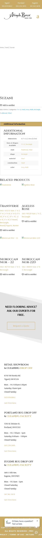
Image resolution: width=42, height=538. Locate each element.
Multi (31, 109)
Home (2, 47)
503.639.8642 (9, 397)
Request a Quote (21, 325)
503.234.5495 (9, 445)
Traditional (3, 113)
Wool (22, 158)
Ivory (27, 109)
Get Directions (10, 403)
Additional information (14, 124)
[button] (7, 105)
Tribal (9, 113)
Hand (7, 47)
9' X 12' (19, 109)
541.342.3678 (9, 494)
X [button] (40, 2)
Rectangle (37, 109)
